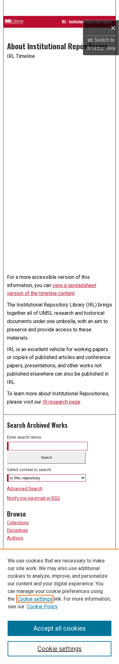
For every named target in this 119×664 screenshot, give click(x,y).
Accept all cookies (59, 628)
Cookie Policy (42, 607)
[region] (59, 606)
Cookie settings (34, 599)
